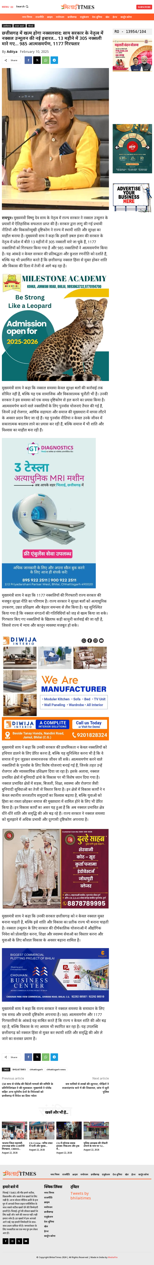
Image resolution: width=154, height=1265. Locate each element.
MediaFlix (113, 1257)
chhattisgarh (36, 1069)
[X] (37, 60)
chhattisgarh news (56, 1069)
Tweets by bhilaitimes (80, 1196)
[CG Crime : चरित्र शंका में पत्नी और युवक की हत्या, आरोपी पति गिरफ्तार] (41, 1130)
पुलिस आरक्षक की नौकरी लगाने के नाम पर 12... (96, 1144)
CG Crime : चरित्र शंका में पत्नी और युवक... (41, 1144)
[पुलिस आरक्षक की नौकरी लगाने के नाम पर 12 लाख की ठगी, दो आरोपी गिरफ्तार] (96, 1130)
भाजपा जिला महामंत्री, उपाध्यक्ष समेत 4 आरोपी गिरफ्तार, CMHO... (13, 1146)
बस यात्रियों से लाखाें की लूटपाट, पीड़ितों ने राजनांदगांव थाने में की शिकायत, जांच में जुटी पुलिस (85, 1088)
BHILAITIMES (19, 1069)
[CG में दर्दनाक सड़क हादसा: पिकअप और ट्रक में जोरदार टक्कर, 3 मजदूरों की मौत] (69, 1130)
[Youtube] (26, 1241)
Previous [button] (117, 148)
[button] (22, 6)
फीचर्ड (30, 25)
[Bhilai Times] (77, 7)
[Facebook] (28, 60)
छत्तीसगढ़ (7, 25)
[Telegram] (54, 60)
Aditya (12, 51)
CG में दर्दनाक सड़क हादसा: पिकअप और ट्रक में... (67, 1146)
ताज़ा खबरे (19, 25)
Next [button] (147, 148)
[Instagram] (12, 1241)
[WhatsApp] (45, 60)
